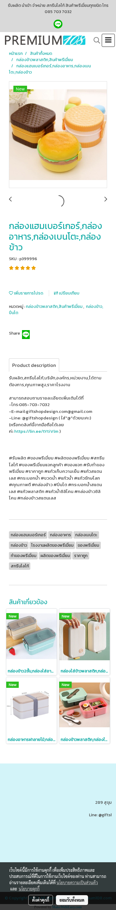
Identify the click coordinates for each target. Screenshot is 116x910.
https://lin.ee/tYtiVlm (36, 431)
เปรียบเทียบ (68, 293)
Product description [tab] (34, 365)
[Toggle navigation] (108, 40)
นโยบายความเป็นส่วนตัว (77, 882)
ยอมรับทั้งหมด (71, 900)
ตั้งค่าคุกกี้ (40, 900)
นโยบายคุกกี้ (29, 888)
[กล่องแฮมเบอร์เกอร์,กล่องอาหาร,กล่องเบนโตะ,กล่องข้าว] (58, 135)
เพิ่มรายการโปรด (28, 293)
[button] (95, 40)
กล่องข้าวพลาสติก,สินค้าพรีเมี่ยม (54, 306)
